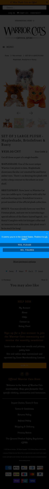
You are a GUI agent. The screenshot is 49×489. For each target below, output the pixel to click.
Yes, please (24, 245)
